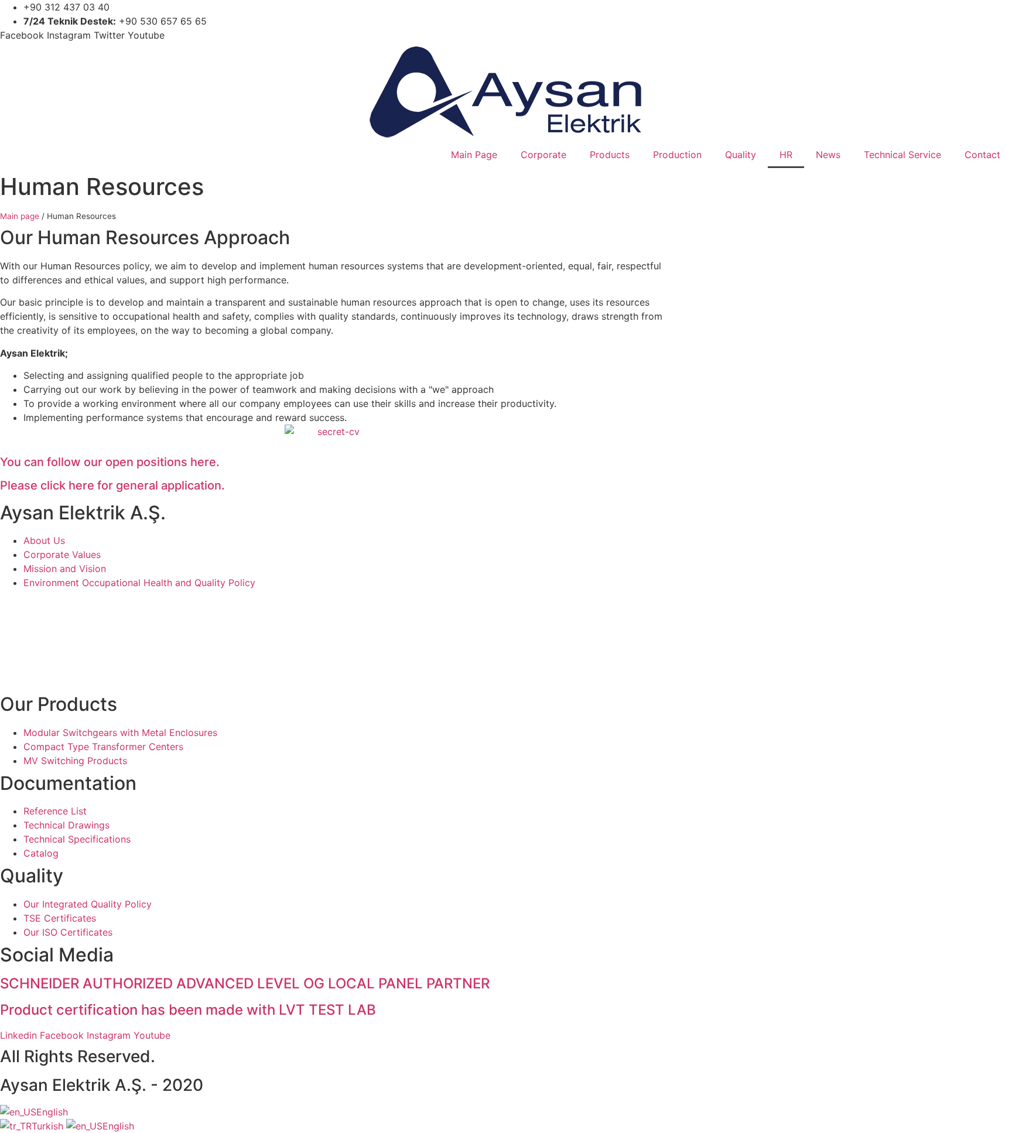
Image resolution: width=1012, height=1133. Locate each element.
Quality (740, 154)
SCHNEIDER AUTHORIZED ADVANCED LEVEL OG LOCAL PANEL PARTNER (245, 983)
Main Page (474, 154)
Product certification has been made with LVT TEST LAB (188, 1009)
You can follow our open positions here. (110, 462)
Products (610, 154)
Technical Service (902, 154)
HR (785, 154)
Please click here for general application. (112, 485)
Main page (19, 216)
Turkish (49, 1126)
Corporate (543, 154)
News (828, 154)
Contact (982, 154)
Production (677, 154)
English (52, 1112)
